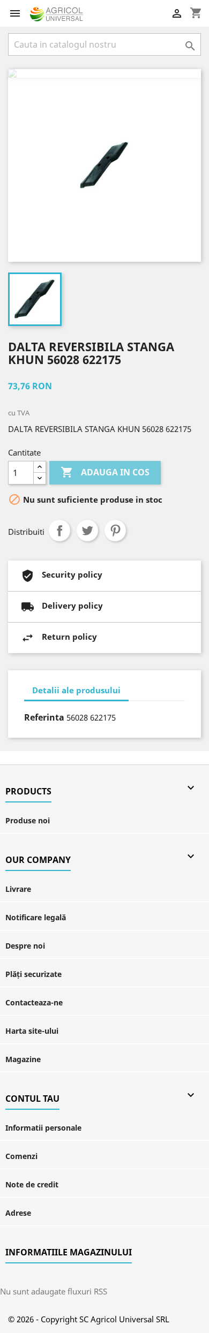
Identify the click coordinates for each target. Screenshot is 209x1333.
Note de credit (31, 1184)
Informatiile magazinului (68, 1252)
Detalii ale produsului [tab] (76, 690)
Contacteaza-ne (34, 1002)
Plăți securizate (33, 974)
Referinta (44, 717)
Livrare (18, 889)
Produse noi (27, 820)
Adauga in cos (105, 472)
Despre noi (25, 946)
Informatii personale (43, 1128)
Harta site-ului (31, 1031)
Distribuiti (59, 530)
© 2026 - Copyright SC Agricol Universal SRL (88, 1319)
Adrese (18, 1213)
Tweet (87, 530)
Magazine (23, 1059)
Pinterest (115, 530)
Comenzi (21, 1156)
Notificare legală (35, 917)
